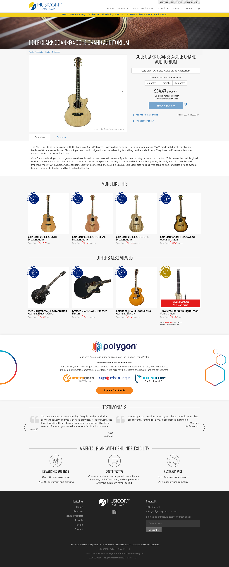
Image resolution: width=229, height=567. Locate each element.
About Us (78, 511)
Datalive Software (151, 544)
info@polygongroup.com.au (161, 511)
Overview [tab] (40, 137)
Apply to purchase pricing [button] (147, 114)
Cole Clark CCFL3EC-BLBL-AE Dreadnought (132, 238)
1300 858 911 (153, 506)
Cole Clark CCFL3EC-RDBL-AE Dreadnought (89, 238)
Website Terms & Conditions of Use (115, 544)
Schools (78, 520)
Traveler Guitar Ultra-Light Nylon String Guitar (179, 312)
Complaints (93, 544)
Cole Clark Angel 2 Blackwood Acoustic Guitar (177, 238)
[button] (25, 427)
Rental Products (36, 52)
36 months (179, 83)
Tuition (79, 524)
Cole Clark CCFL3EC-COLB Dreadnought (42, 238)
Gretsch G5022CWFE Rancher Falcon (89, 312)
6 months (151, 83)
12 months (165, 83)
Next (122, 92)
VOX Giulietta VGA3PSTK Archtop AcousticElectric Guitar (47, 312)
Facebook (164, 2)
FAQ (172, 2)
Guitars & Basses (52, 52)
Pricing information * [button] (145, 121)
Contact (78, 529)
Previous (33, 92)
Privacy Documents (78, 544)
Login (179, 2)
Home (79, 506)
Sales (191, 2)
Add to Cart (167, 106)
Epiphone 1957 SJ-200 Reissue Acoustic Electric (134, 312)
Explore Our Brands (114, 390)
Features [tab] (61, 137)
